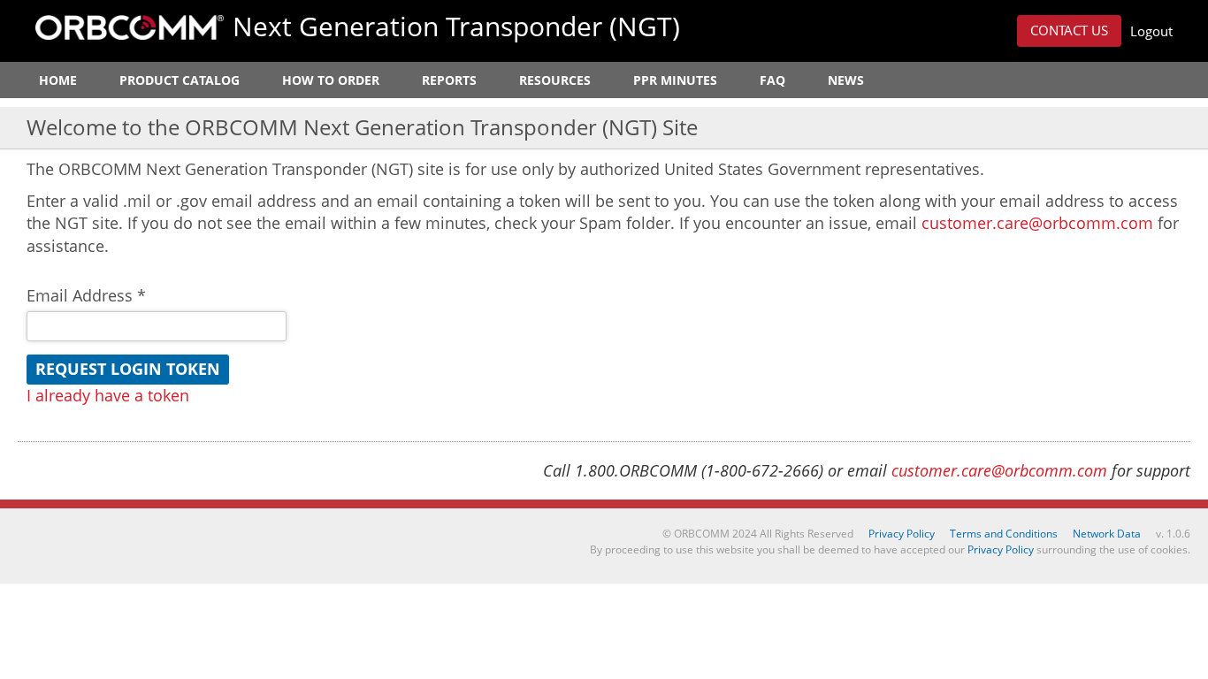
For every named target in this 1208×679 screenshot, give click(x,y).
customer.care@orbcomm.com (1037, 222)
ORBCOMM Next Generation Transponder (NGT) (129, 27)
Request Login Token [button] (127, 368)
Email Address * (86, 295)
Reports (449, 80)
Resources (555, 80)
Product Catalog (179, 80)
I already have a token (108, 395)
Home (58, 80)
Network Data (1107, 533)
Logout (1151, 31)
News (846, 80)
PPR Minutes (675, 80)
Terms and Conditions (1004, 533)
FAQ (772, 80)
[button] (1069, 31)
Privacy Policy (901, 533)
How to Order (330, 80)
